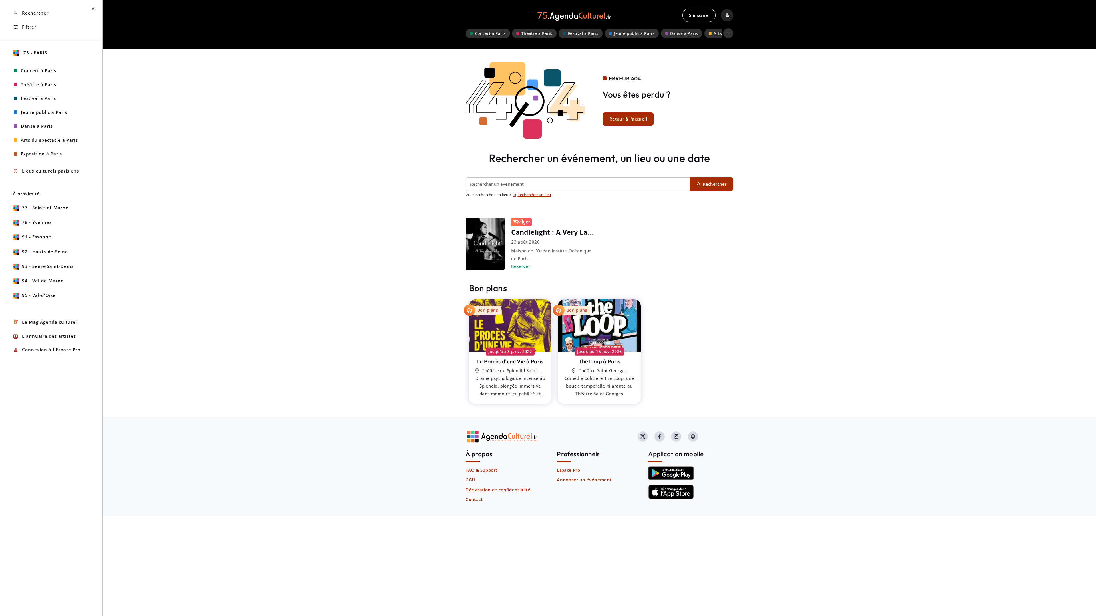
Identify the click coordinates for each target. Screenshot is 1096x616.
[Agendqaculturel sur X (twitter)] (643, 436)
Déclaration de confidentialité (498, 490)
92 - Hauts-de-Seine (45, 251)
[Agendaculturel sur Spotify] (693, 436)
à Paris (510, 361)
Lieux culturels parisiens (46, 171)
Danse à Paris (684, 33)
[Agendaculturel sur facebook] (659, 436)
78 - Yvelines (37, 222)
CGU (470, 480)
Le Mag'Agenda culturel (45, 322)
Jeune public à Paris (634, 33)
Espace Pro (568, 470)
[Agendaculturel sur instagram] (676, 436)
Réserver (520, 266)
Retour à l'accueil (628, 119)
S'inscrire (699, 15)
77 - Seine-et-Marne (45, 207)
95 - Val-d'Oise (39, 295)
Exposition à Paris (41, 154)
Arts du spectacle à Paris (49, 140)
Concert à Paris (490, 33)
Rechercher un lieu (531, 194)
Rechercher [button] (31, 13)
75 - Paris (34, 53)
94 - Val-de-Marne (43, 280)
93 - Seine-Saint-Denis (48, 266)
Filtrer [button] (24, 27)
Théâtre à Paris (536, 33)
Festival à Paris (583, 33)
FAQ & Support (481, 470)
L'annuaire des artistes (44, 336)
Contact (474, 499)
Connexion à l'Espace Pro (46, 350)
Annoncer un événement (584, 480)
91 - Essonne (36, 237)
